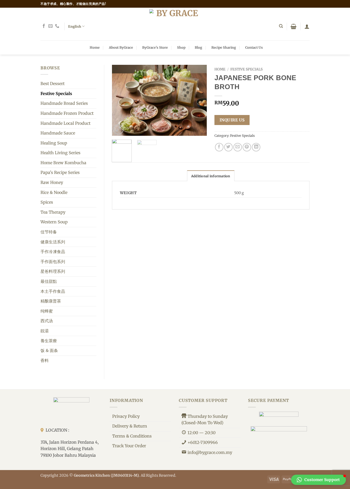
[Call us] (57, 26)
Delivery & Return (129, 426)
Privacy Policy (126, 416)
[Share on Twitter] (228, 147)
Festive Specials (56, 93)
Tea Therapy (52, 212)
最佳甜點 (48, 281)
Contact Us (254, 47)
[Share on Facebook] (219, 147)
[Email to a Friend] (237, 147)
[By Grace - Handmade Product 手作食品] (175, 24)
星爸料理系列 (52, 271)
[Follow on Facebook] (44, 26)
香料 (44, 360)
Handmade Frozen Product (67, 113)
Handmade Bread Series (64, 103)
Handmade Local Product (65, 123)
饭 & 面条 (49, 350)
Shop (181, 47)
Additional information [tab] (210, 176)
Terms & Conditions (132, 436)
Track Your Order (129, 445)
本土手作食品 (52, 291)
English (74, 26)
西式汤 (46, 320)
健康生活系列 (52, 241)
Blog (198, 47)
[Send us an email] (50, 26)
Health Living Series (60, 152)
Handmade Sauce (57, 133)
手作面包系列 (52, 261)
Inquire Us (232, 120)
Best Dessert (52, 83)
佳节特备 (48, 231)
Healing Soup (53, 142)
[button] (293, 26)
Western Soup (54, 221)
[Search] (281, 26)
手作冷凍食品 (52, 251)
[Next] (198, 100)
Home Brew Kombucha (63, 162)
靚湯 (44, 330)
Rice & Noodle (53, 192)
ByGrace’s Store (155, 47)
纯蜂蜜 (46, 311)
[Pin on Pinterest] (247, 147)
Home (95, 47)
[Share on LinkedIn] (256, 147)
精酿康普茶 (50, 301)
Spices (46, 202)
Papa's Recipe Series (60, 172)
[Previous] (120, 100)
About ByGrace (121, 47)
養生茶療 (48, 340)
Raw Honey (51, 182)
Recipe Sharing (223, 47)
